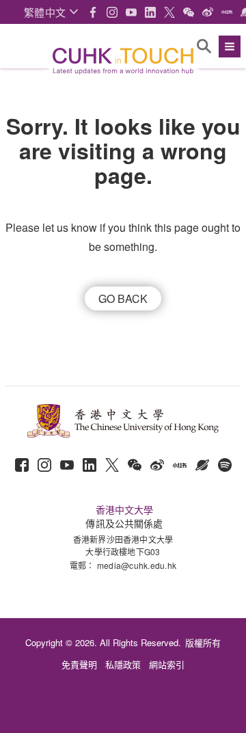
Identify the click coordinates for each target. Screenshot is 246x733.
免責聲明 (79, 664)
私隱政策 (123, 664)
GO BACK (123, 298)
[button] (51, 12)
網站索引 (166, 664)
